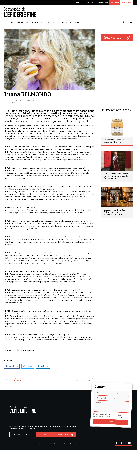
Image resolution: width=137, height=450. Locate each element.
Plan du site (58, 444)
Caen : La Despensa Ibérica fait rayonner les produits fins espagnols (116, 176)
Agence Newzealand (72, 444)
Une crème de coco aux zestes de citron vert (114, 141)
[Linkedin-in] (124, 22)
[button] (84, 22)
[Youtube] (131, 22)
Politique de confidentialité (42, 444)
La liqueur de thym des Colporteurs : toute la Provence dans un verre (115, 212)
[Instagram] (127, 22)
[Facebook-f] (120, 22)
